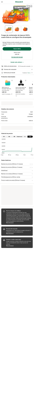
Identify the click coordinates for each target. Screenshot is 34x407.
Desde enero (19, 136)
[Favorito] (27, 6)
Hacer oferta (17, 49)
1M (4, 136)
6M (14, 136)
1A (24, 136)
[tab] (9, 29)
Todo (30, 136)
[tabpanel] (16, 14)
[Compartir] (31, 6)
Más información (18, 222)
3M (9, 136)
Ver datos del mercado (17, 57)
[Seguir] (12, 80)
